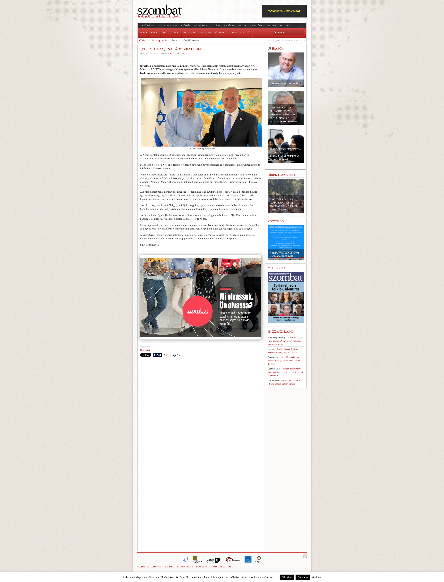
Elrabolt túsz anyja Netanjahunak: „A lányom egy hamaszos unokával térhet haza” (285, 341)
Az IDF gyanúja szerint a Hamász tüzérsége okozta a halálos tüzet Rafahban (285, 360)
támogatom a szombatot (284, 11)
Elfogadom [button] (287, 577)
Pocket (167, 355)
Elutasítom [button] (303, 577)
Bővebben (316, 577)
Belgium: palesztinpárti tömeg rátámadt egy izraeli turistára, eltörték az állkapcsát (285, 372)
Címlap (142, 40)
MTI (147, 53)
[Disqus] (200, 407)
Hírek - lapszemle (159, 40)
